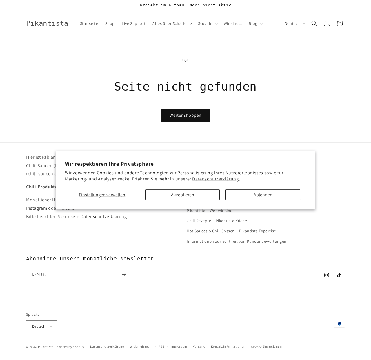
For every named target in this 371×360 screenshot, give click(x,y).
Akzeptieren (182, 194)
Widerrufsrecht (141, 346)
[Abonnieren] (123, 274)
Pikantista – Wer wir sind (210, 210)
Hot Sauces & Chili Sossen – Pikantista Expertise (231, 230)
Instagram (37, 208)
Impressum (178, 346)
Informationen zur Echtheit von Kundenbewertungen (237, 241)
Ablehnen (263, 194)
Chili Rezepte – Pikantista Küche (217, 220)
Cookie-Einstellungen (267, 346)
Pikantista (46, 347)
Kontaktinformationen (228, 346)
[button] (171, 23)
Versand (199, 346)
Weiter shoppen (185, 115)
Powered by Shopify (69, 347)
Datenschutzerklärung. (216, 179)
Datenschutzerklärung (104, 216)
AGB (162, 346)
